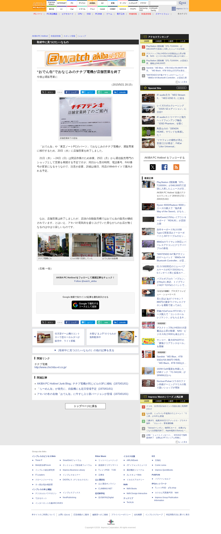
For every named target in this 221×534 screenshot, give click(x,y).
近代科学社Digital (106, 497)
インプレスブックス (71, 492)
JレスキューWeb (134, 475)
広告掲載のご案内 (81, 514)
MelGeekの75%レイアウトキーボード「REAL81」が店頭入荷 (171, 220)
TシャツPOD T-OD (107, 470)
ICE (153, 456)
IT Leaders (40, 475)
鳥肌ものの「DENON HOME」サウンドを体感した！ (170, 131)
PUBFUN (156, 475)
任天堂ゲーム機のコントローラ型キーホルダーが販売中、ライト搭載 (67, 337)
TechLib (130, 502)
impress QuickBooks (164, 470)
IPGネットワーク (159, 484)
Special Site (154, 88)
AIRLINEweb (132, 460)
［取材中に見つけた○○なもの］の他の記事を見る (85, 350)
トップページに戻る (85, 406)
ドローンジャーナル (44, 480)
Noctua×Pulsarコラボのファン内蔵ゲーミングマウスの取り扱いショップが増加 (171, 384)
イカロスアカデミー (135, 480)
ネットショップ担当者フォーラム (77, 465)
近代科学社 (100, 493)
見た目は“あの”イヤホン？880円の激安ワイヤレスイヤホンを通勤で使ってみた (171, 301)
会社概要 (138, 514)
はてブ (90, 92)
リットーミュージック (108, 460)
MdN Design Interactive (137, 493)
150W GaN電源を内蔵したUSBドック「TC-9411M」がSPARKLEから (171, 372)
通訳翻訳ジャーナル (135, 470)
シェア (74, 92)
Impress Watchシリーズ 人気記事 (165, 396)
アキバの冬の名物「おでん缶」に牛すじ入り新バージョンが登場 (82, 394)
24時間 (158, 41)
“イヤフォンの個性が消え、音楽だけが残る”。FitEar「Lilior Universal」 (171, 143)
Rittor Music (100, 456)
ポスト (50, 92)
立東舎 (101, 475)
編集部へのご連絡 (100, 514)
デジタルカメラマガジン (46, 493)
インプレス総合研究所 (45, 470)
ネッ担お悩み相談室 (44, 484)
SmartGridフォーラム (72, 460)
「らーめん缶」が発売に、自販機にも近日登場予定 (75, 388)
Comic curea (160, 465)
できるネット (41, 498)
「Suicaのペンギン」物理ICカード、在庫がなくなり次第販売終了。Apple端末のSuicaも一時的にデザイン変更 (167, 430)
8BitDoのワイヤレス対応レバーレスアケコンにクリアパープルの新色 (171, 245)
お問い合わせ (64, 514)
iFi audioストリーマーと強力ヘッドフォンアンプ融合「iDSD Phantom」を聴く (171, 120)
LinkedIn (122, 92)
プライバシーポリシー (121, 514)
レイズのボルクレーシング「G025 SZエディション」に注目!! (171, 108)
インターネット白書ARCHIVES (49, 503)
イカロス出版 (129, 456)
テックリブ (128, 498)
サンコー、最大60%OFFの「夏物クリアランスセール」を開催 (171, 343)
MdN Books (132, 488)
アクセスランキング (158, 37)
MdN (125, 484)
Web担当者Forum (43, 465)
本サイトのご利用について (43, 514)
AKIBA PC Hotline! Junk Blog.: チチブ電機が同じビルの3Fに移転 (82, 383)
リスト (59, 92)
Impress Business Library (74, 470)
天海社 (158, 460)
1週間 (170, 41)
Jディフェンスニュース (137, 465)
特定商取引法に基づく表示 (177, 514)
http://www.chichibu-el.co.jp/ (50, 367)
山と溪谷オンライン (107, 484)
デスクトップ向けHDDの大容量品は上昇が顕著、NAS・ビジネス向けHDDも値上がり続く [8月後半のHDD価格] (167, 56)
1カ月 (182, 41)
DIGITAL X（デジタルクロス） (76, 480)
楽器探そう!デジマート (108, 465)
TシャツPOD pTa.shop (165, 488)
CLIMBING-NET (105, 488)
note (106, 92)
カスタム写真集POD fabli (166, 492)
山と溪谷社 (100, 480)
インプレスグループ (154, 514)
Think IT (38, 460)
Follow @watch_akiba (85, 281)
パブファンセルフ (163, 479)
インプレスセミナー (71, 475)
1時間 (146, 41)
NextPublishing (69, 497)
